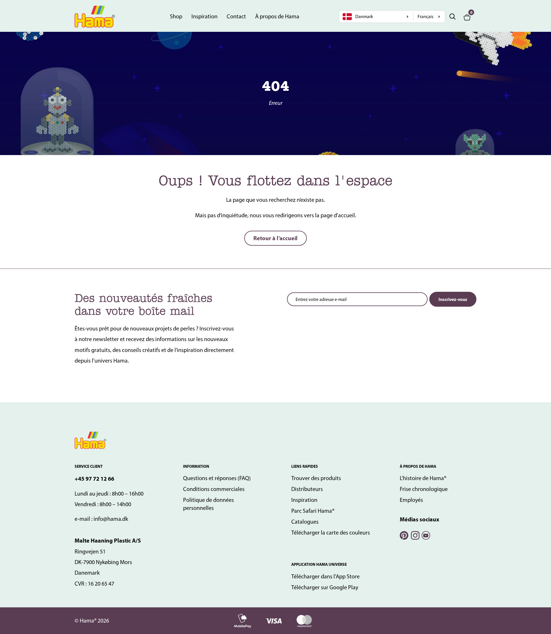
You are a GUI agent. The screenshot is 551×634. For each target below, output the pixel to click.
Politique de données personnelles (208, 503)
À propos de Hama (277, 16)
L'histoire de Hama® (423, 478)
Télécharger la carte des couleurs (330, 532)
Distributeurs (307, 489)
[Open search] (452, 16)
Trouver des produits (316, 478)
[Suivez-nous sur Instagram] (415, 534)
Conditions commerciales (214, 489)
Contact (236, 16)
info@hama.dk (111, 518)
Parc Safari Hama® (312, 510)
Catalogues (305, 521)
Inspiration (204, 16)
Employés (411, 499)
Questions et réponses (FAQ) (217, 478)
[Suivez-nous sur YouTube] (426, 534)
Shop (176, 16)
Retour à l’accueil (275, 238)
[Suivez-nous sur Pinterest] (404, 534)
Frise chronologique (424, 489)
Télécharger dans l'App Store (325, 576)
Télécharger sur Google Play (324, 587)
